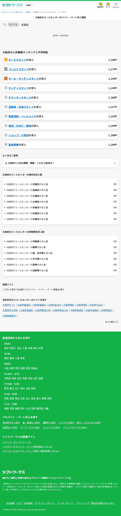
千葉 (25, 347)
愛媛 (44, 398)
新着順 (25, 24)
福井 (22, 388)
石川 (17, 388)
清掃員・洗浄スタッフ (21, 107)
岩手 (19, 378)
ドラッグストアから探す (75, 427)
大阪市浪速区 (26, 310)
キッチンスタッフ (19, 88)
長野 (33, 388)
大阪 (6, 368)
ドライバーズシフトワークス (17, 442)
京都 (17, 368)
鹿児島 (39, 408)
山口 (28, 398)
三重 (17, 358)
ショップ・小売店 (19, 135)
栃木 (35, 347)
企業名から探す (10, 427)
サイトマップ (82, 503)
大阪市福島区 (39, 304)
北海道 (7, 378)
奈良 (28, 368)
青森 (14, 378)
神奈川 (13, 347)
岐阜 (22, 358)
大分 (28, 408)
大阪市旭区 (106, 310)
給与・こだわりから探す (89, 422)
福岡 (6, 408)
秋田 (30, 378)
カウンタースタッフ (20, 97)
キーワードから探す (30, 427)
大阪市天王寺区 (10, 310)
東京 (6, 347)
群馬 (41, 347)
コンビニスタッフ (19, 69)
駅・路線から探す (31, 422)
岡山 (17, 398)
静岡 (12, 358)
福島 (41, 378)
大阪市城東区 (9, 315)
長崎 (17, 408)
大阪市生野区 (92, 310)
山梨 (28, 388)
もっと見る (110, 321)
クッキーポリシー (66, 503)
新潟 (6, 388)
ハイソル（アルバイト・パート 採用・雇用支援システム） (31, 450)
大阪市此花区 (54, 304)
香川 (38, 398)
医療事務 (14, 144)
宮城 (25, 378)
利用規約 (28, 503)
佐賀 (12, 408)
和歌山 (34, 368)
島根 (12, 398)
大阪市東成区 (77, 310)
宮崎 (33, 408)
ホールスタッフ (17, 60)
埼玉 (19, 347)
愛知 (6, 358)
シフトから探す (66, 422)
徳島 (33, 398)
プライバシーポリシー (45, 503)
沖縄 (46, 408)
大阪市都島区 (24, 304)
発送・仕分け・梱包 (20, 126)
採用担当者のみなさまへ (103, 503)
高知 (49, 398)
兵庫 (12, 368)
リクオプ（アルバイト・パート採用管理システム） (28, 446)
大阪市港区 (81, 304)
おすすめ (13, 24)
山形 (35, 378)
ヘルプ (19, 503)
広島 (22, 398)
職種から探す (49, 422)
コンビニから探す (51, 427)
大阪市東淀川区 (60, 310)
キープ (108, 7)
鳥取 (6, 398)
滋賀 (22, 368)
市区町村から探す (11, 422)
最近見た (100, 7)
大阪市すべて (9, 304)
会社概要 (10, 503)
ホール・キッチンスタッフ (24, 78)
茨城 (30, 347)
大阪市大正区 (96, 304)
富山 (12, 388)
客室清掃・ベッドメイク (22, 116)
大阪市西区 (68, 304)
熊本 (22, 408)
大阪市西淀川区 (43, 310)
